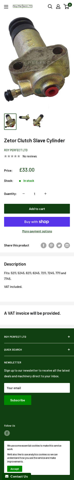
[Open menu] (6, 6)
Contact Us (18, 476)
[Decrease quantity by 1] (23, 193)
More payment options (37, 231)
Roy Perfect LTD (16, 150)
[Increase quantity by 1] (45, 193)
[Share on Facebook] (43, 245)
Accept (14, 468)
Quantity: (10, 193)
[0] (66, 6)
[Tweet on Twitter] (59, 245)
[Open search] (50, 6)
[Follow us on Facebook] (7, 433)
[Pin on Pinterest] (51, 245)
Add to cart (37, 209)
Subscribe (17, 400)
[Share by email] (67, 245)
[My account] (58, 6)
